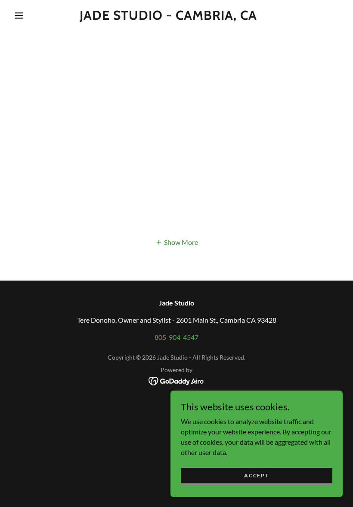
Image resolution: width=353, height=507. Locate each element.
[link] (168, 17)
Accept (256, 475)
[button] (19, 15)
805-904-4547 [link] (176, 337)
